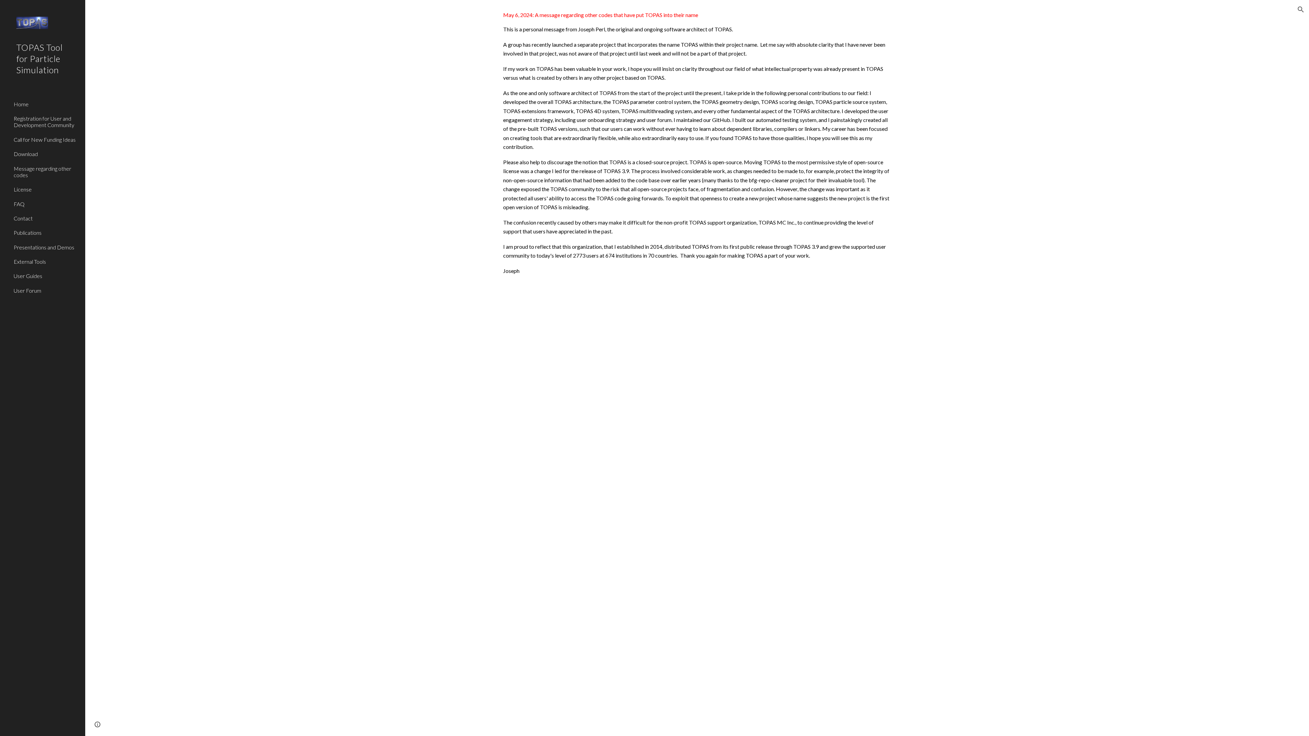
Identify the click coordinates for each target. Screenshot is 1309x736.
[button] (1301, 9)
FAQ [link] (19, 204)
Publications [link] (28, 232)
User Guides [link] (28, 276)
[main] (697, 143)
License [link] (23, 189)
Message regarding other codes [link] (42, 171)
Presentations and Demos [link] (44, 247)
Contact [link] (23, 218)
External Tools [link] (30, 261)
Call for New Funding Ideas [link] (45, 139)
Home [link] (21, 104)
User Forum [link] (27, 290)
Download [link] (26, 154)
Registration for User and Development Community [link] (44, 121)
